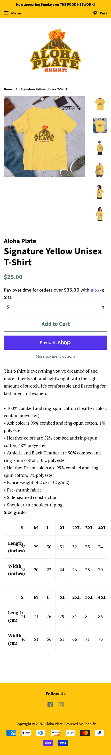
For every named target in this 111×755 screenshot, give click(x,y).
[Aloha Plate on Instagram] (61, 705)
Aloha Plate (53, 723)
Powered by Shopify (80, 723)
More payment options (55, 356)
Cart (103, 13)
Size (8, 297)
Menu (15, 13)
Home (8, 89)
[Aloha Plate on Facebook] (50, 705)
